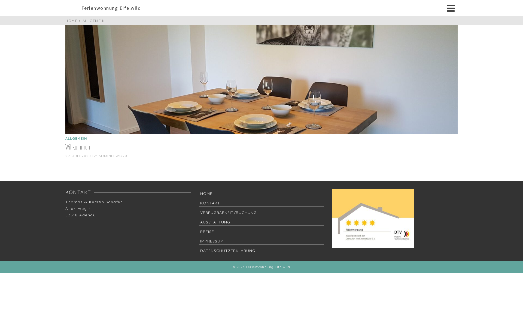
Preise (207, 231)
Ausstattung (215, 222)
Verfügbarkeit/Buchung (228, 212)
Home (206, 193)
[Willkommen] (261, 79)
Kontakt (210, 203)
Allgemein (76, 138)
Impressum (212, 241)
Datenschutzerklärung (227, 250)
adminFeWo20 (113, 156)
